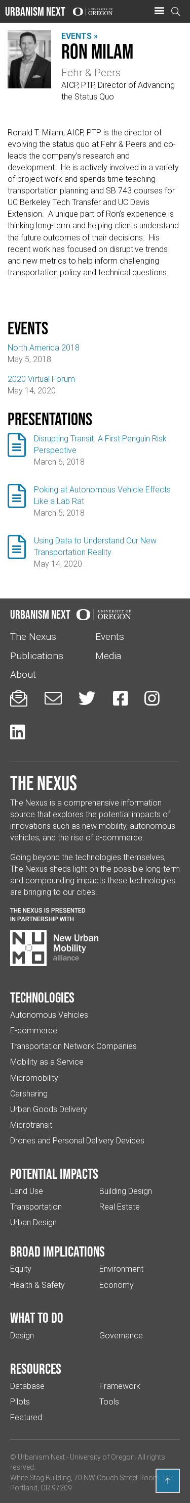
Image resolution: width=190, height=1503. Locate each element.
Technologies (42, 997)
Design (22, 1335)
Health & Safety (37, 1285)
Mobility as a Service (47, 1062)
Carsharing (29, 1093)
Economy (116, 1285)
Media (108, 656)
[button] (159, 11)
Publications (36, 656)
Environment (121, 1269)
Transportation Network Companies (73, 1046)
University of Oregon (102, 1457)
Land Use (26, 1191)
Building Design (125, 1191)
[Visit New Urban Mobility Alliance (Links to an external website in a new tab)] (54, 948)
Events (109, 636)
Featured (26, 1417)
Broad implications (57, 1251)
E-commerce (33, 1030)
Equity (20, 1269)
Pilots (20, 1402)
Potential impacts (54, 1174)
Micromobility (34, 1078)
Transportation (36, 1207)
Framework (119, 1386)
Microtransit (31, 1125)
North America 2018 (44, 348)
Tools (109, 1402)
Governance (121, 1335)
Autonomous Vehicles (49, 1015)
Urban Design (33, 1222)
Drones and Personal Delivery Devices (77, 1140)
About (23, 674)
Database (27, 1386)
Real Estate (119, 1207)
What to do (36, 1318)
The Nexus (33, 636)
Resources (35, 1369)
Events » (79, 36)
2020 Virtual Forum (41, 379)
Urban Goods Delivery (48, 1109)
